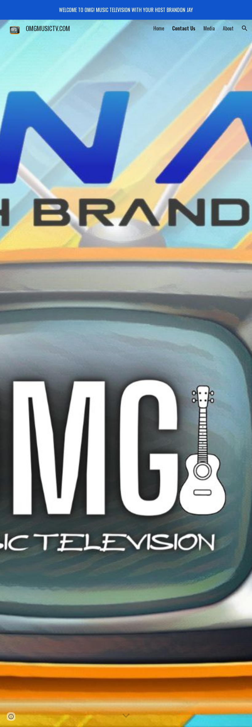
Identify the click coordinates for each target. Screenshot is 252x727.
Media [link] (209, 28)
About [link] (228, 28)
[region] (126, 10)
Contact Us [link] (183, 28)
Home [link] (158, 28)
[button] (244, 28)
